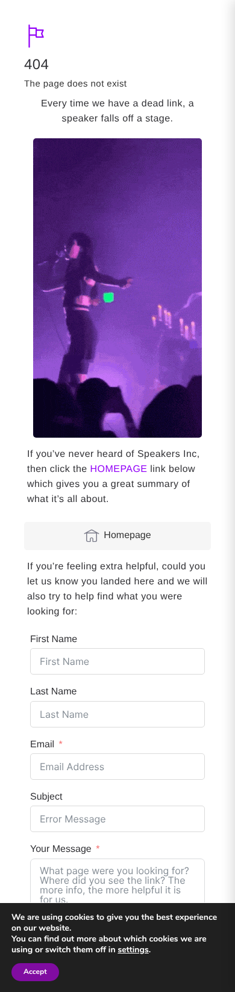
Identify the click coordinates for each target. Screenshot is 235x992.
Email (42, 744)
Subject (46, 797)
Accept (35, 972)
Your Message (61, 849)
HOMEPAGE (119, 469)
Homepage (127, 535)
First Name (53, 639)
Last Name (53, 692)
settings (133, 950)
